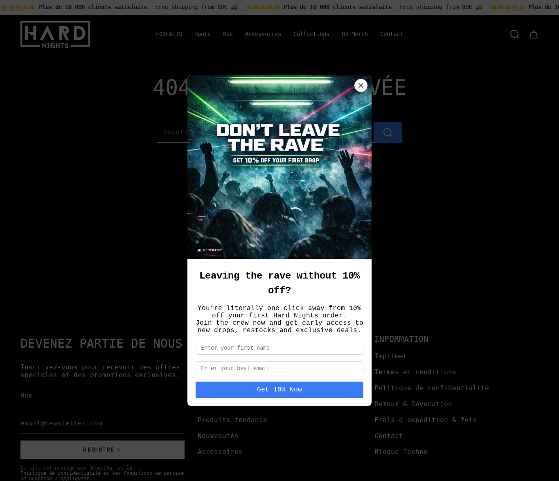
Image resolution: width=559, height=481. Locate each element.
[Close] (360, 85)
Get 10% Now (279, 389)
